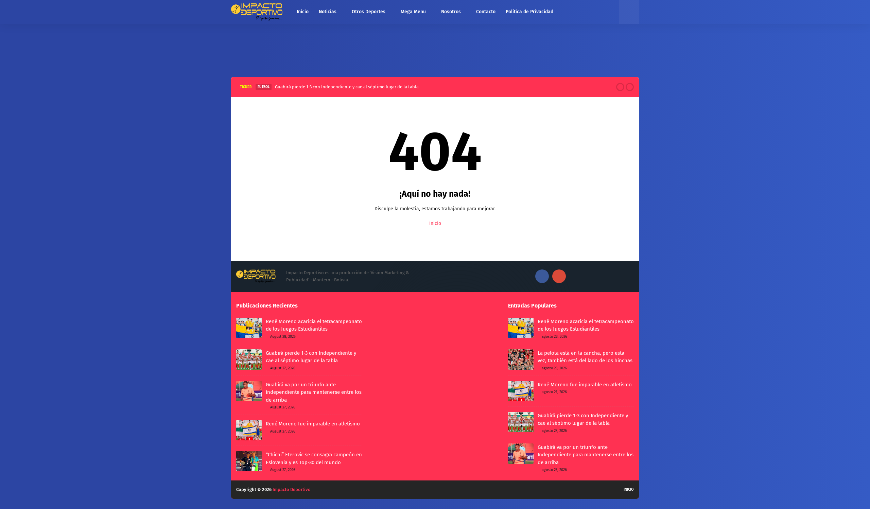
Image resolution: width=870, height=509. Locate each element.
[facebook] (542, 276)
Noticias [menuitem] (327, 12)
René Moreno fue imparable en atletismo (313, 424)
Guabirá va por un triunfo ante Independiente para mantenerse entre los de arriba (314, 392)
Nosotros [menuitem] (451, 12)
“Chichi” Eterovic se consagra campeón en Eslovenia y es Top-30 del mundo (314, 459)
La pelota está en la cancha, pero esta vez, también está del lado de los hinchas (585, 357)
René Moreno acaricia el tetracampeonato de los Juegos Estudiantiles (314, 325)
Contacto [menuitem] (485, 12)
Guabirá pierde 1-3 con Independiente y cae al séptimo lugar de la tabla (347, 86)
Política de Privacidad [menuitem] (529, 12)
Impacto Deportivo (292, 489)
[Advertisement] (435, 48)
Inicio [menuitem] (303, 12)
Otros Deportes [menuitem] (368, 12)
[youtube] (559, 276)
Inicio (435, 223)
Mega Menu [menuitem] (413, 12)
